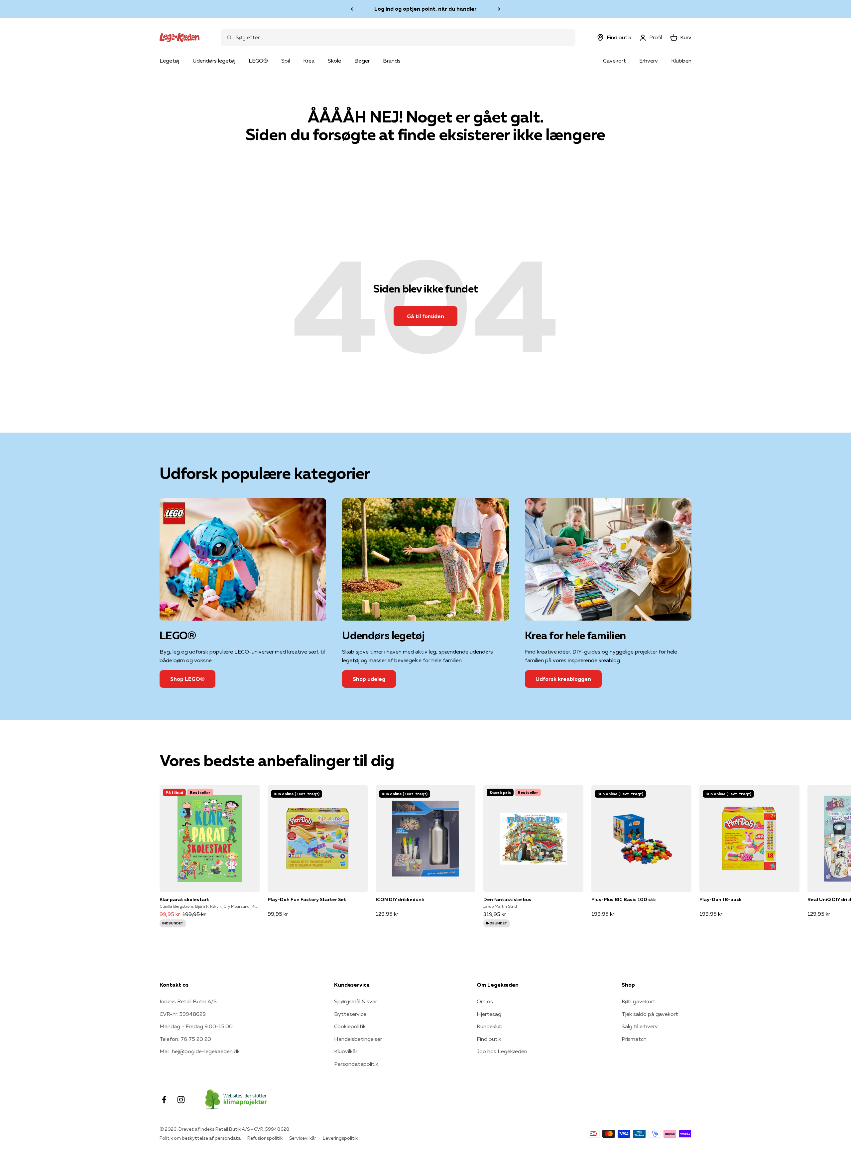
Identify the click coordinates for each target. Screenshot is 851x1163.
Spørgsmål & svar (355, 1001)
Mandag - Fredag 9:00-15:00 (196, 1026)
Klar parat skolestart (184, 899)
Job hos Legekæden (502, 1051)
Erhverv (648, 60)
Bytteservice (350, 1014)
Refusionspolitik (265, 1138)
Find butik (489, 1039)
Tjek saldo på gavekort (650, 1014)
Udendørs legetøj (213, 60)
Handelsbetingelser (358, 1039)
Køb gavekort (639, 1001)
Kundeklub (490, 1026)
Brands (392, 60)
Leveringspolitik (340, 1138)
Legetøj (169, 60)
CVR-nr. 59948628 (183, 1014)
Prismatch (634, 1039)
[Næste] (499, 9)
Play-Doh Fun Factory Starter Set (307, 899)
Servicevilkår (302, 1138)
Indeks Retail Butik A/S (188, 1001)
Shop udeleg (369, 679)
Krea (308, 60)
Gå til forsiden (425, 316)
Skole (334, 60)
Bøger (362, 60)
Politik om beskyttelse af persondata (200, 1138)
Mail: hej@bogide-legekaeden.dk (200, 1051)
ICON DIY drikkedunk (400, 899)
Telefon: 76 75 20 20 (185, 1039)
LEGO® (258, 60)
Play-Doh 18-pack (720, 899)
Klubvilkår (345, 1051)
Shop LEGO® (187, 679)
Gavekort (614, 60)
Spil (285, 60)
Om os (485, 1001)
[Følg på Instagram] (181, 1099)
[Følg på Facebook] (164, 1099)
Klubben (681, 60)
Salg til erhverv (640, 1026)
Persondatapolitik (356, 1064)
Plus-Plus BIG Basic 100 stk (623, 899)
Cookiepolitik (350, 1026)
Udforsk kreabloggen (563, 679)
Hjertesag (489, 1014)
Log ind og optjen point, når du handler (425, 8)
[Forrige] (352, 9)
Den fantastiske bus (507, 899)
